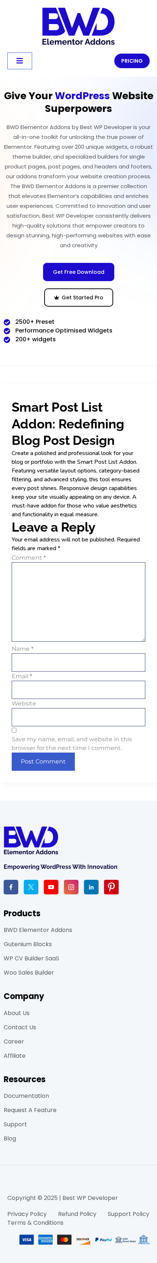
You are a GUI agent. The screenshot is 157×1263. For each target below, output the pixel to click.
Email (22, 676)
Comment (29, 558)
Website (24, 703)
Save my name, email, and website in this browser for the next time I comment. (72, 743)
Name (23, 649)
